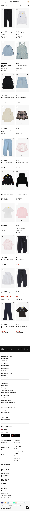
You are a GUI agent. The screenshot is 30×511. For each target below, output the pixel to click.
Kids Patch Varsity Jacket (7, 194)
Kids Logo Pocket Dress (21, 65)
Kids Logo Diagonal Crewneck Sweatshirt (20, 227)
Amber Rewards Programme (5, 480)
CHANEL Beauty (5, 397)
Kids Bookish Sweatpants (7, 162)
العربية (5, 429)
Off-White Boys (5, 360)
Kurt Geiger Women (5, 387)
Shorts (2, 414)
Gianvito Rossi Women (6, 405)
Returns (3, 449)
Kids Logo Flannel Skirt (21, 130)
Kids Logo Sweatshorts (21, 97)
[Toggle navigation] (2, 2)
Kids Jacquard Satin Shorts (22, 162)
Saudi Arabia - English (6, 495)
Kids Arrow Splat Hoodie (7, 292)
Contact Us (4, 442)
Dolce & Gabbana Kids (6, 373)
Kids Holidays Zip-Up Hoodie (6, 130)
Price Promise (4, 452)
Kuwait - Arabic (5, 493)
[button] (21, 58)
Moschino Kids (4, 377)
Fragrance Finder (5, 473)
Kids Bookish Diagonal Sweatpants (6, 33)
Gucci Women (4, 383)
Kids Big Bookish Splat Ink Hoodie (21, 33)
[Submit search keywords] (5, 2)
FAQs (2, 454)
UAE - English (4, 486)
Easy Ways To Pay (18, 451)
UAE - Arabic (4, 488)
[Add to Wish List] (13, 9)
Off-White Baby (5, 358)
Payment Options (5, 447)
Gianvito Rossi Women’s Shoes (8, 407)
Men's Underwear (5, 412)
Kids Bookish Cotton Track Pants (7, 327)
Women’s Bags (4, 417)
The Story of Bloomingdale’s (17, 443)
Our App (16, 448)
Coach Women (4, 385)
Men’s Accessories (5, 419)
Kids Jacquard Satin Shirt (7, 259)
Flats (2, 422)
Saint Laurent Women (6, 400)
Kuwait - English (5, 490)
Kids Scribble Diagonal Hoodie (6, 66)
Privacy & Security (18, 455)
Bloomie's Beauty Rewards (5, 476)
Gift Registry (4, 467)
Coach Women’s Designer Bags (8, 392)
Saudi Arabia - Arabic (6, 497)
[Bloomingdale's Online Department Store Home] (15, 1)
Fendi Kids (3, 370)
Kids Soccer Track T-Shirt (21, 326)
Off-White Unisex (5, 365)
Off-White (4, 31)
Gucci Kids (3, 375)
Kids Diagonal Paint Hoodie (7, 97)
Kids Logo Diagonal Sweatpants (20, 260)
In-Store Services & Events (5, 470)
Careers (16, 453)
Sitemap (16, 460)
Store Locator (17, 446)
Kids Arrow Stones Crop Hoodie (21, 195)
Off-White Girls (4, 363)
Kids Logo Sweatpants (21, 292)
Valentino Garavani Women (7, 390)
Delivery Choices (5, 445)
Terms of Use (17, 458)
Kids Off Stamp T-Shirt (6, 227)
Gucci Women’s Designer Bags (8, 402)
